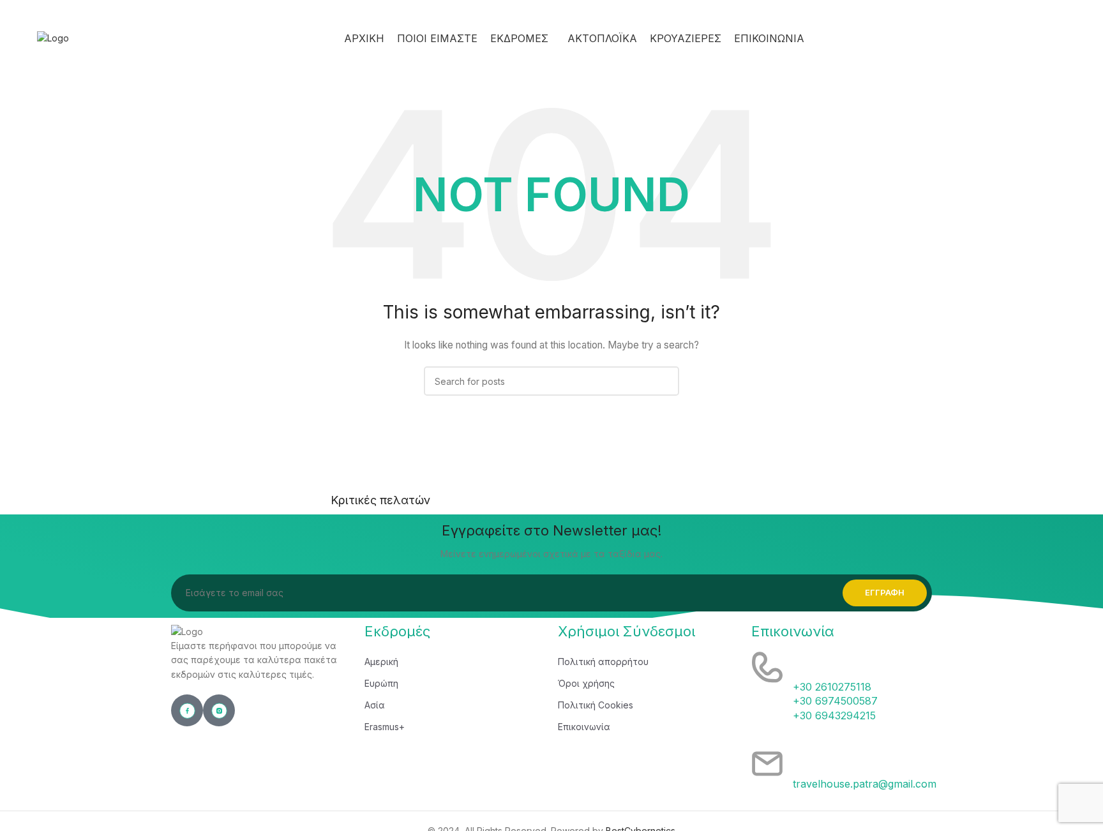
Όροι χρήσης (586, 683)
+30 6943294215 (834, 715)
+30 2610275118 (832, 686)
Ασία (374, 705)
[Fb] (187, 710)
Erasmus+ (384, 726)
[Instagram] (219, 710)
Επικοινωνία (584, 726)
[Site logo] (53, 37)
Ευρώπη (381, 683)
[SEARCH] (664, 381)
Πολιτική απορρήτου (603, 661)
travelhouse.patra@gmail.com (864, 783)
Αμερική (381, 661)
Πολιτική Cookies (595, 705)
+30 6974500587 (835, 700)
